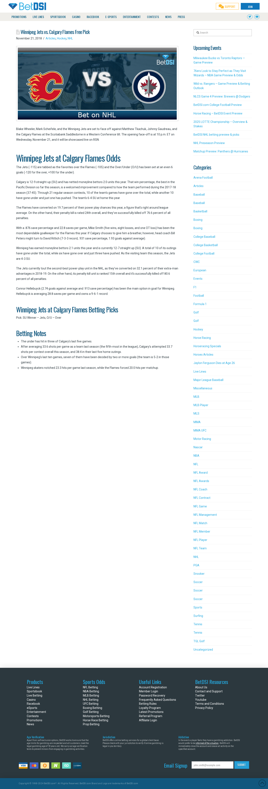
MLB (196, 396)
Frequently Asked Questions (157, 699)
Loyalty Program (150, 708)
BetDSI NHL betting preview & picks (216, 134)
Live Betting (34, 695)
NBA (196, 455)
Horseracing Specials (207, 346)
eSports (32, 708)
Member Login (148, 691)
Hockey (61, 38)
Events (197, 278)
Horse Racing (202, 337)
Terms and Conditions (209, 703)
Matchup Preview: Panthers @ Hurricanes (220, 151)
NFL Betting (90, 687)
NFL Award (200, 472)
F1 (195, 287)
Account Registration (153, 687)
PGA (196, 565)
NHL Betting (90, 699)
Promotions (34, 720)
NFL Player (200, 540)
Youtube (200, 699)
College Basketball (205, 245)
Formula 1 (200, 304)
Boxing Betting (92, 708)
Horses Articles (203, 354)
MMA (197, 422)
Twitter (200, 695)
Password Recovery (152, 695)
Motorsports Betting (96, 716)
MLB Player (200, 405)
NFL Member (201, 531)
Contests (33, 716)
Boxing (197, 219)
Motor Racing (202, 439)
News (30, 724)
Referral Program (150, 716)
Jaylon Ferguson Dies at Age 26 (214, 363)
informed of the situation (207, 743)
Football (198, 295)
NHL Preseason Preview (209, 143)
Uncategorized (203, 649)
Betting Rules (148, 703)
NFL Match (200, 523)
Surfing (198, 615)
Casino (31, 699)
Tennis (197, 624)
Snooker (199, 573)
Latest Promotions (151, 712)
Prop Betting (91, 724)
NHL (70, 38)
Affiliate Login (148, 720)
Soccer (198, 582)
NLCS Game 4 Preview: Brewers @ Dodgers (221, 96)
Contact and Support (209, 691)
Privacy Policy (204, 708)
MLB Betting (91, 695)
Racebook (33, 703)
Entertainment (36, 712)
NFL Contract (201, 497)
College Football (203, 253)
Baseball (199, 194)
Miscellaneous (202, 388)
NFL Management (205, 514)
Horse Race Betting (95, 720)
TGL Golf (199, 641)
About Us (201, 687)
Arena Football (203, 177)
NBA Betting (91, 691)
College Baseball (204, 236)
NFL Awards (201, 481)
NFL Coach (200, 489)
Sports (197, 607)
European (199, 270)
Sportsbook (34, 691)
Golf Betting (91, 712)
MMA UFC (199, 430)
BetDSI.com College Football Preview (217, 105)
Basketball (200, 211)
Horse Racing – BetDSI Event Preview (217, 113)
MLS (196, 413)
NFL (195, 464)
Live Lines (199, 371)
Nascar (198, 447)
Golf (196, 312)
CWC (196, 262)
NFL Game (200, 506)
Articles (51, 38)
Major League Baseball (208, 380)
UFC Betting (90, 703)
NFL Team (200, 548)
